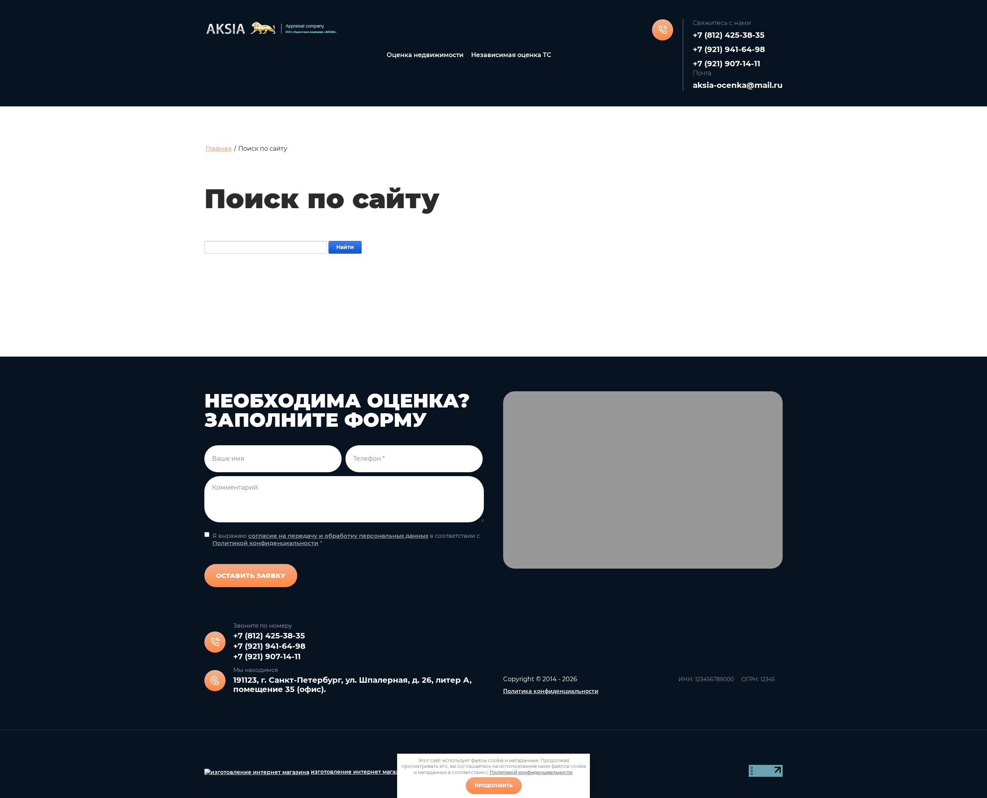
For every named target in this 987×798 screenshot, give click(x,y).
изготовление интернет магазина (360, 771)
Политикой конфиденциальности (265, 543)
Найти (345, 247)
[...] (627, 55)
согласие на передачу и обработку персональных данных (338, 535)
